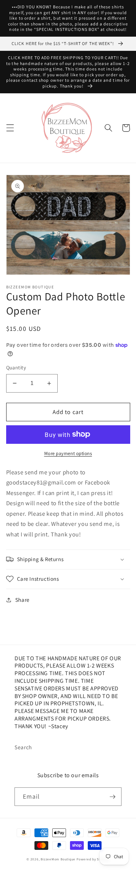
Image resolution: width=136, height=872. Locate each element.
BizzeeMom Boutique (59, 859)
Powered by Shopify (93, 859)
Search (23, 747)
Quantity (16, 367)
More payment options (68, 453)
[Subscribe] (112, 796)
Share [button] (22, 599)
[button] (9, 128)
